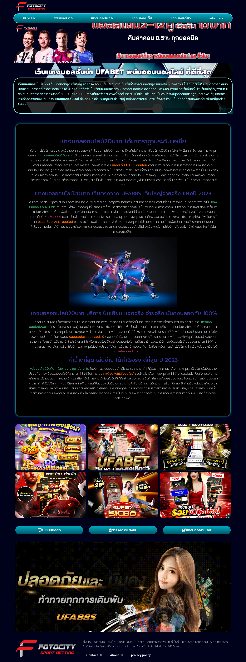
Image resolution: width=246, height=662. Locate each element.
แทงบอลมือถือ (102, 18)
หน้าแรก (29, 18)
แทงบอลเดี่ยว (180, 18)
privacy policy (141, 655)
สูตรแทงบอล (63, 18)
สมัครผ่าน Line (128, 351)
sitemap (216, 18)
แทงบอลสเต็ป (141, 18)
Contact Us (94, 655)
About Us (116, 655)
